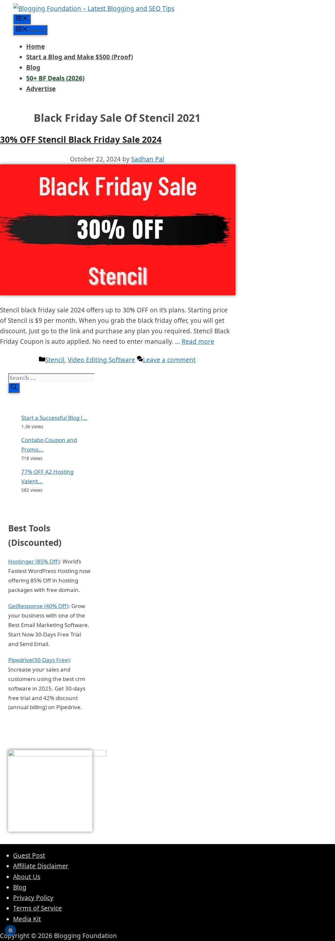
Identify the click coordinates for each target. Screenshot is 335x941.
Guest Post (29, 855)
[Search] (14, 388)
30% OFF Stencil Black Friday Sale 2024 (81, 139)
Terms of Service (37, 908)
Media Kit (27, 919)
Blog (33, 67)
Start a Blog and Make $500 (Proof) (79, 57)
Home (35, 46)
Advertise (41, 88)
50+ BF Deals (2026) (55, 78)
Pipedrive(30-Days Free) (39, 660)
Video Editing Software (101, 360)
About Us (26, 877)
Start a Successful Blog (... (54, 417)
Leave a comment (169, 360)
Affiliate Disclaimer (40, 866)
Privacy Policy (33, 898)
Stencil (54, 360)
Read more (198, 341)
